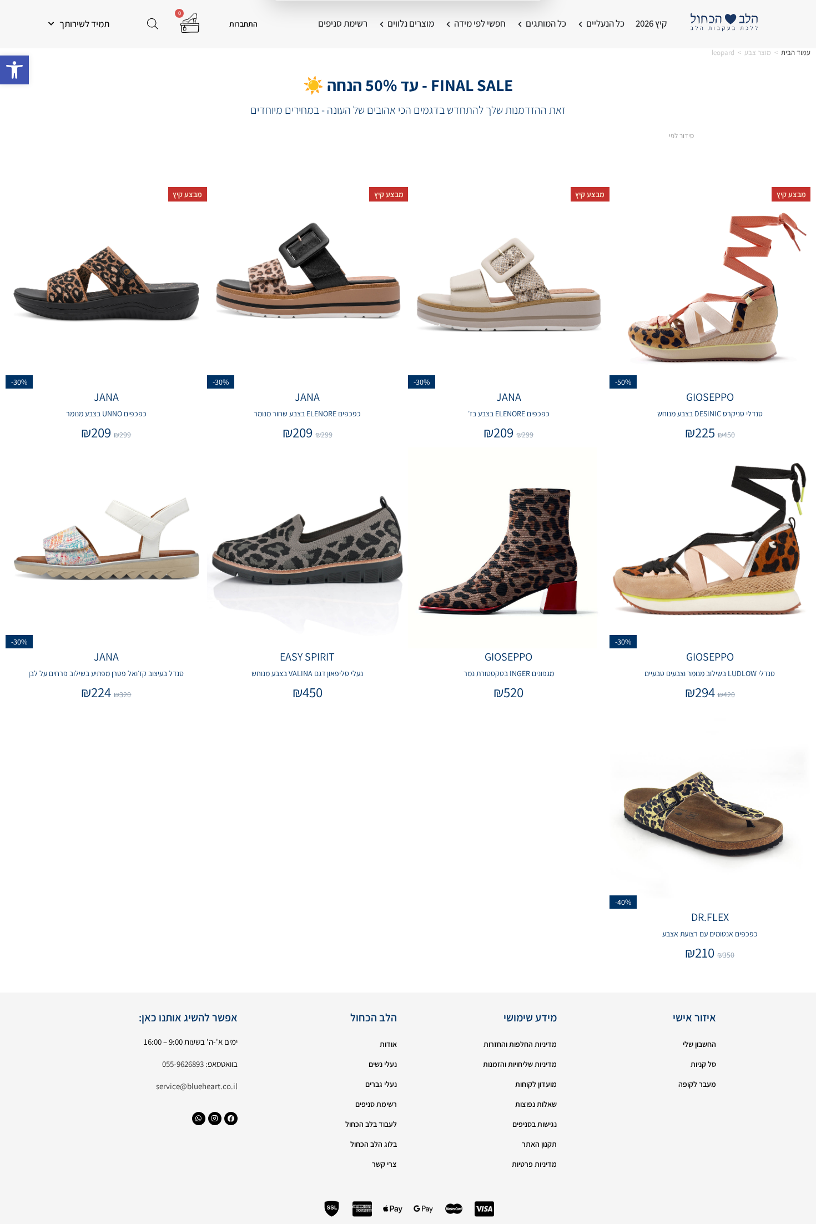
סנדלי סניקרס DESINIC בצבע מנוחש (710, 414)
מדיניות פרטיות (534, 1164)
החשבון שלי (699, 1044)
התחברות (243, 24)
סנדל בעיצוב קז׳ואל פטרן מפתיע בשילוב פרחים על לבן (106, 673)
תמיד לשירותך (84, 24)
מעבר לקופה (697, 1084)
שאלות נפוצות (536, 1104)
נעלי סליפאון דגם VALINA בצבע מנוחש (307, 673)
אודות (388, 1044)
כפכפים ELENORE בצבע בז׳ (509, 414)
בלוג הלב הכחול (373, 1144)
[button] (14, 70)
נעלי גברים (381, 1084)
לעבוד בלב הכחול (371, 1124)
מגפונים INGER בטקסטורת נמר (509, 673)
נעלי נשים (383, 1064)
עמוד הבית (795, 52)
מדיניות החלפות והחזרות (520, 1044)
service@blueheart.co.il (197, 1086)
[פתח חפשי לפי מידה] (448, 24)
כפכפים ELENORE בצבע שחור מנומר (307, 414)
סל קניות (703, 1064)
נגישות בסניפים (534, 1124)
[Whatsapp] (198, 1118)
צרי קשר (384, 1164)
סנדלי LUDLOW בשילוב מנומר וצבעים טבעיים (709, 673)
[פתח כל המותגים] (520, 24)
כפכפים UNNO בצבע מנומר (106, 414)
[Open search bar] (152, 23)
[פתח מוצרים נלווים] (382, 24)
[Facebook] (231, 1118)
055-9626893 (183, 1064)
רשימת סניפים (376, 1104)
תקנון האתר (539, 1144)
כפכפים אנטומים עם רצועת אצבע (710, 934)
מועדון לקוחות (536, 1084)
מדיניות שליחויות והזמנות (520, 1064)
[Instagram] (214, 1118)
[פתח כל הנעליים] (580, 24)
